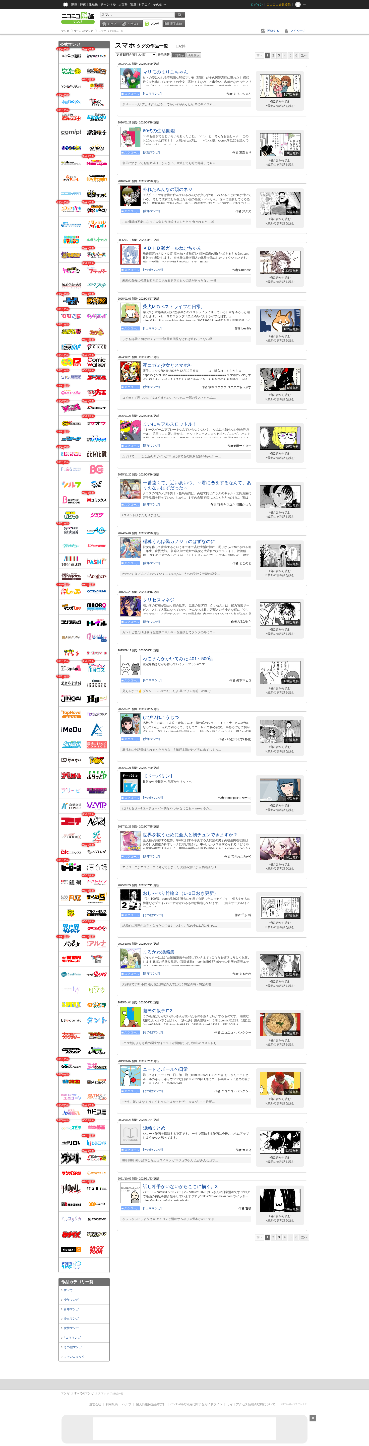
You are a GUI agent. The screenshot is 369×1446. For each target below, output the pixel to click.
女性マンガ (71, 1328)
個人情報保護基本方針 (151, 1404)
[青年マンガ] (151, 211)
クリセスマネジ (158, 599)
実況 (133, 4)
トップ (111, 24)
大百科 (123, 4)
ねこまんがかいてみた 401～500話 (178, 658)
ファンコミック (74, 1356)
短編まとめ (154, 1128)
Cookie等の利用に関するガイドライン (196, 1404)
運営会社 (95, 1404)
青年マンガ (71, 1309)
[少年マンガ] (151, 387)
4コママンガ (72, 1337)
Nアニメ (144, 4)
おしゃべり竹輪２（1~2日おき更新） (180, 893)
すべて (68, 1290)
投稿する (273, 31)
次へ (304, 55)
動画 (74, 4)
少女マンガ (71, 1318)
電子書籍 (176, 24)
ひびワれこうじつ (161, 717)
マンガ (154, 24)
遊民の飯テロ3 (157, 1010)
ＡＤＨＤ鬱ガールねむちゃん (172, 248)
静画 (83, 4)
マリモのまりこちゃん (165, 72)
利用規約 (112, 1404)
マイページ (297, 31)
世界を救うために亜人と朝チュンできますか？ (190, 834)
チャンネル (108, 4)
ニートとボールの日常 (165, 1069)
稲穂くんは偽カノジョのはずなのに (179, 541)
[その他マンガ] (153, 269)
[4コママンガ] (152, 93)
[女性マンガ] (151, 152)
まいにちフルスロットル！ (170, 424)
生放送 (93, 4)
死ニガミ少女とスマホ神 (168, 365)
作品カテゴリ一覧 (77, 1282)
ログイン (257, 4)
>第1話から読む (280, 101)
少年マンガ (71, 1299)
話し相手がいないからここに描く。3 (180, 1186)
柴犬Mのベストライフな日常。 (174, 306)
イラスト (133, 24)
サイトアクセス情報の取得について (251, 1404)
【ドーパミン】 (158, 776)
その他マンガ (73, 1347)
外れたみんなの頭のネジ (168, 189)
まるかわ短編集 (158, 951)
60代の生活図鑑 (159, 130)
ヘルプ (126, 1404)
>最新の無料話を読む (280, 106)
